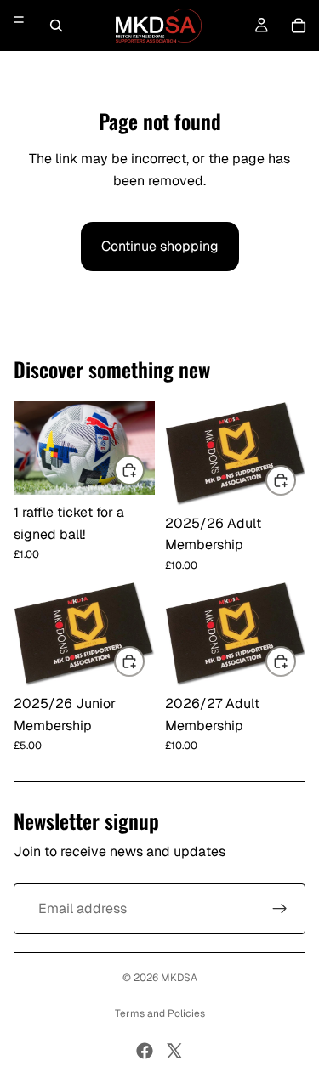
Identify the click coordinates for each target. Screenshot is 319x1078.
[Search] (56, 25)
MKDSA (179, 977)
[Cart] (298, 25)
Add (144, 470)
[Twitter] (174, 1051)
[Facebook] (144, 1051)
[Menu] (18, 19)
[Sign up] (280, 909)
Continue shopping (160, 246)
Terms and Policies (160, 1013)
